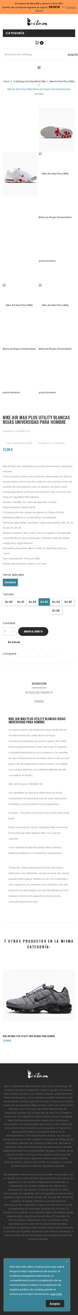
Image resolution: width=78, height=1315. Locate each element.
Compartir (22, 654)
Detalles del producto (39, 692)
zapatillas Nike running (20, 1154)
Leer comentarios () (19, 443)
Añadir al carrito (33, 631)
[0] (37, 43)
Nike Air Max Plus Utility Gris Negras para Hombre (29, 1036)
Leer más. (56, 1294)
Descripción (39, 683)
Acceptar (55, 1303)
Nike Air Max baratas (16, 1093)
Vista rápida (39, 1018)
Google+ (42, 654)
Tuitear (32, 654)
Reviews (39, 701)
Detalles (50, 1018)
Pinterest (53, 654)
